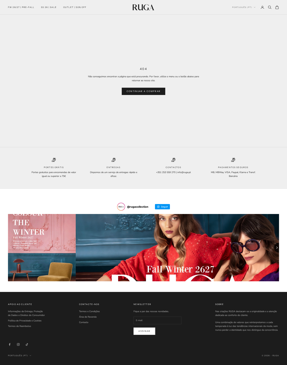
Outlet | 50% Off (75, 7)
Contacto (83, 322)
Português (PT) (242, 7)
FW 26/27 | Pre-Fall (21, 7)
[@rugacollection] (121, 206)
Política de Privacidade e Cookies (25, 320)
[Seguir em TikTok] (27, 344)
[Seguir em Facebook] (9, 344)
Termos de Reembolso (19, 326)
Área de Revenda (87, 316)
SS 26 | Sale (49, 7)
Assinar (144, 331)
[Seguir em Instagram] (18, 344)
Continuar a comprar (143, 91)
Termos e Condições (89, 311)
